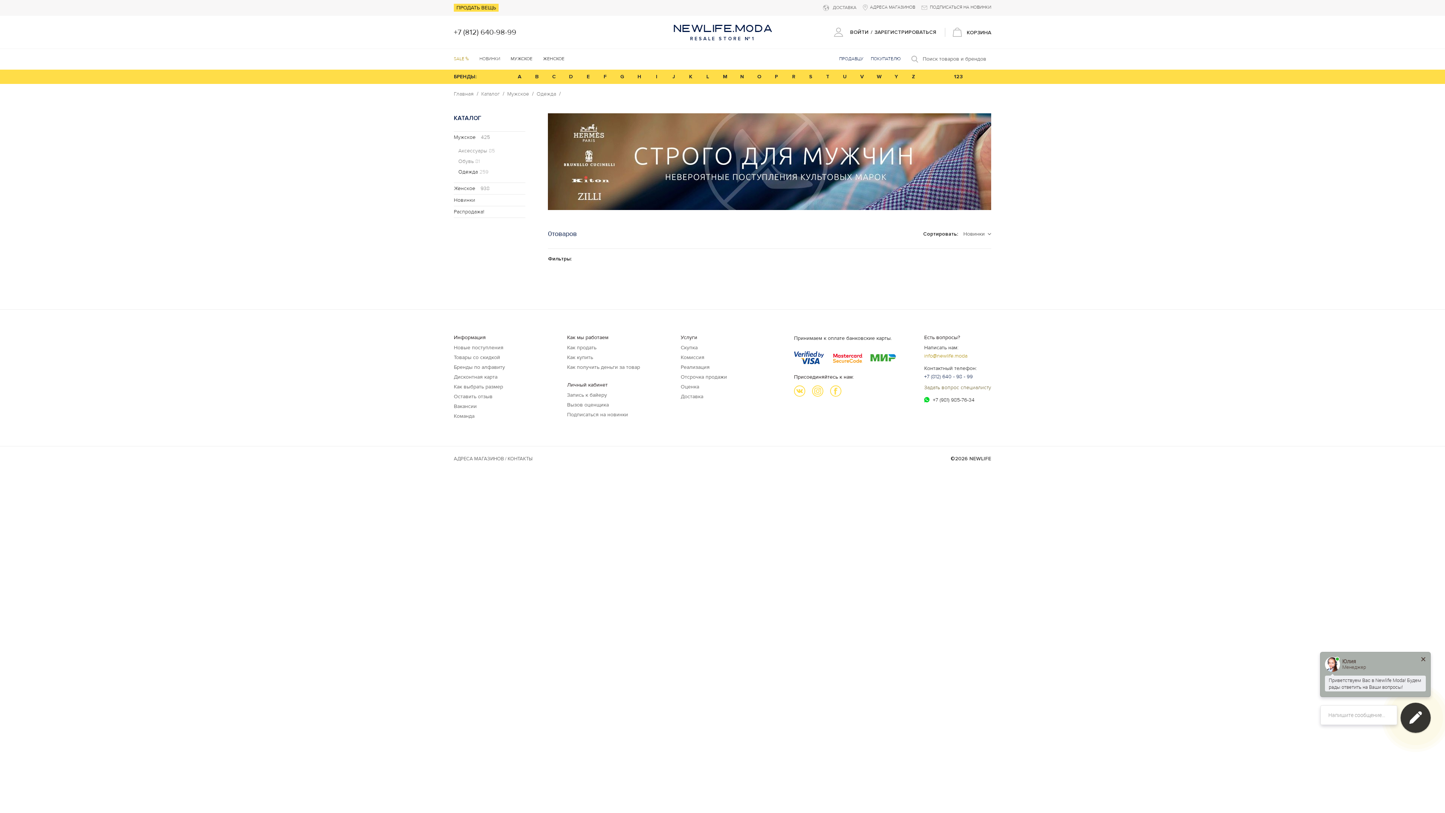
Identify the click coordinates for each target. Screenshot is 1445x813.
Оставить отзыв (473, 396)
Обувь (469, 161)
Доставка (692, 396)
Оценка (690, 387)
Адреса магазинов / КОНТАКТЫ (493, 459)
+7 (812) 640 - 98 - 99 (948, 376)
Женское (472, 188)
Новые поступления (478, 347)
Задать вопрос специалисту (957, 387)
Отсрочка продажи (704, 377)
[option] (769, 161)
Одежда (546, 94)
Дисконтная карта (475, 377)
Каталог (490, 94)
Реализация (695, 367)
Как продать (581, 347)
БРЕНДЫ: (465, 76)
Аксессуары (476, 151)
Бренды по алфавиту (479, 367)
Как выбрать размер (478, 387)
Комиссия (692, 357)
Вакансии (465, 406)
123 (958, 76)
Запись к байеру (587, 395)
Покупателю (886, 59)
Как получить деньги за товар (603, 367)
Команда (464, 416)
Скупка (689, 347)
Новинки (489, 59)
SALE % (461, 59)
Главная (464, 94)
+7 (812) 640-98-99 (485, 32)
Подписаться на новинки (597, 414)
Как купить (580, 357)
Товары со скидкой (477, 357)
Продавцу (851, 59)
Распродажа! (469, 212)
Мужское (518, 94)
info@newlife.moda (945, 356)
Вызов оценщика (588, 405)
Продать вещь (476, 8)
